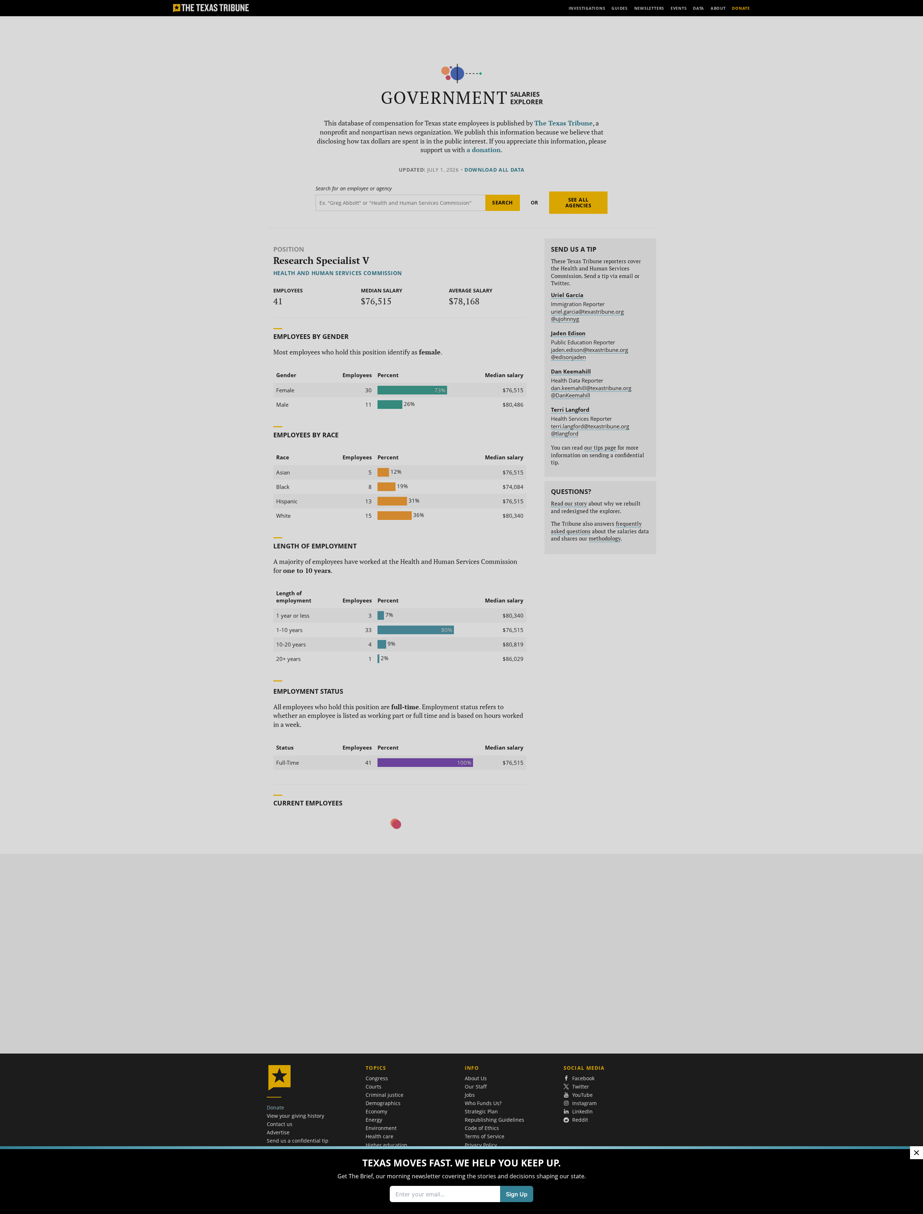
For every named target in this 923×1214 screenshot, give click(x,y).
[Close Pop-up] (916, 1152)
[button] (461, 607)
